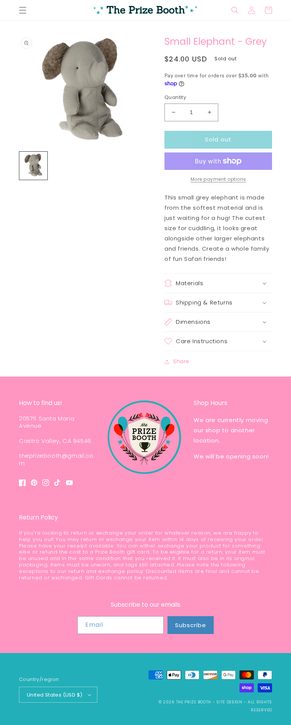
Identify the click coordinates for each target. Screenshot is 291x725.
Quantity (175, 97)
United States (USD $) (54, 694)
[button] (22, 10)
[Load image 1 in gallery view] (33, 165)
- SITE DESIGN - (230, 702)
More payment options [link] (218, 179)
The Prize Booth (193, 702)
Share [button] (181, 361)
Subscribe (190, 625)
